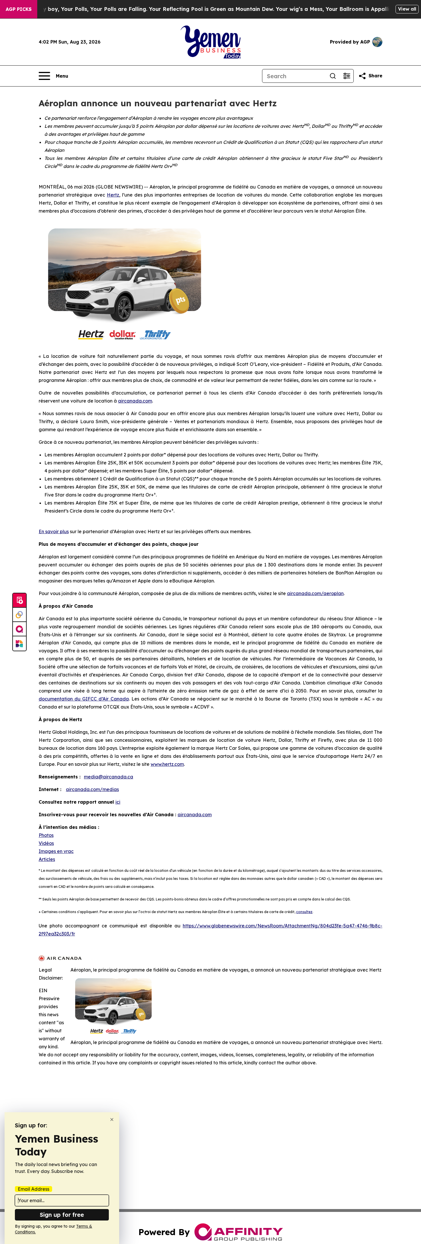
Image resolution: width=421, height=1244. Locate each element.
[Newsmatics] (19, 643)
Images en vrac (56, 851)
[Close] (112, 1119)
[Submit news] (19, 600)
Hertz (113, 195)
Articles (47, 859)
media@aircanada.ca (108, 777)
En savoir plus (54, 531)
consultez (304, 912)
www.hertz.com (167, 764)
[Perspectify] (19, 615)
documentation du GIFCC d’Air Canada (84, 699)
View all (407, 9)
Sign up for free (62, 1214)
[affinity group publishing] (19, 629)
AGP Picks (19, 9)
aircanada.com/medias (92, 789)
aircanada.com (135, 401)
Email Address (33, 1189)
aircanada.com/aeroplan (315, 593)
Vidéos (46, 843)
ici (117, 802)
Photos (46, 835)
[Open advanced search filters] (346, 76)
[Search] (333, 76)
